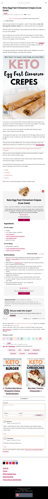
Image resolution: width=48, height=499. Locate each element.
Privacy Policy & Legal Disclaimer (12, 479)
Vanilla (6, 170)
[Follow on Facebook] (17, 463)
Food (13, 18)
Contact (5, 471)
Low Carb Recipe (33, 353)
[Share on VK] (36, 338)
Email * (21, 413)
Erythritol (7, 172)
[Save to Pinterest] (4, 338)
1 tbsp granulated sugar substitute (15, 236)
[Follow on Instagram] (10, 463)
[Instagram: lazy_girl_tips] (7, 312)
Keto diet (26, 350)
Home (10, 18)
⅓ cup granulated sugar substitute (15, 248)
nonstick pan (18, 262)
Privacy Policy (18, 490)
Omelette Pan (8, 175)
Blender (6, 177)
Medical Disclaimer (8, 476)
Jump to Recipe (9, 20)
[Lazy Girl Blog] (24, 3)
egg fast (41, 42)
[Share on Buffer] (21, 338)
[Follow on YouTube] (13, 463)
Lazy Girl (5, 13)
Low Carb (22, 353)
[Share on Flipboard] (40, 338)
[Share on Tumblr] (18, 338)
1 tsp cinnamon (10, 234)
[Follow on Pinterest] (7, 463)
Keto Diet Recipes (18, 18)
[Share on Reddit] (14, 338)
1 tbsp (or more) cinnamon (13, 250)
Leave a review (24, 293)
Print (24, 219)
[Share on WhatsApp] (25, 338)
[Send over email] (33, 338)
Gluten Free (12, 350)
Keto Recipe (36, 350)
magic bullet (15, 259)
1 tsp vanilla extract (11, 238)
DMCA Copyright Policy (9, 473)
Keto (19, 350)
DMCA (23, 490)
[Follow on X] (4, 463)
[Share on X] (11, 338)
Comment (5, 402)
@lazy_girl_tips (14, 325)
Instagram (13, 315)
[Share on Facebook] (7, 338)
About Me (5, 468)
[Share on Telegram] (29, 338)
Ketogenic (13, 353)
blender (8, 259)
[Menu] (2, 3)
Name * (6, 413)
